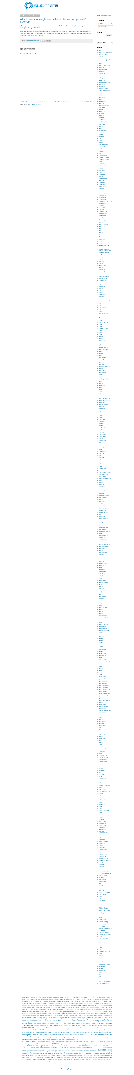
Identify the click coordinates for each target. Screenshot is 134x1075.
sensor (101, 764)
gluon (100, 355)
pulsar (100, 670)
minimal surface (103, 512)
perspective (102, 603)
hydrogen (101, 406)
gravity (101, 368)
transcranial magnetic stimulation (105, 925)
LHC (100, 460)
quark (100, 698)
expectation (102, 286)
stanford (101, 817)
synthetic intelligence (105, 873)
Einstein (101, 243)
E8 (99, 237)
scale (37, 40)
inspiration (102, 430)
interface (101, 432)
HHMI (100, 391)
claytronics (102, 170)
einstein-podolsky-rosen (85, 1009)
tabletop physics (103, 875)
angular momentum (104, 65)
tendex (101, 883)
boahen (101, 126)
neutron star (102, 559)
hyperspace (102, 411)
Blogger (70, 1069)
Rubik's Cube (103, 738)
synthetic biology (103, 871)
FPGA (100, 318)
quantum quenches (104, 689)
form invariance (103, 314)
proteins (101, 666)
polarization (102, 649)
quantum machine (104, 685)
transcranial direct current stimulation (104, 922)
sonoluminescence (104, 785)
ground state (102, 372)
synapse (101, 867)
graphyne (101, 364)
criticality (101, 209)
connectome (102, 186)
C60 (100, 138)
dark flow (101, 222)
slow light (101, 781)
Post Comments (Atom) (34, 104)
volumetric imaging (104, 951)
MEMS (101, 504)
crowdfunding (103, 211)
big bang (101, 115)
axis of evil (102, 97)
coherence (102, 174)
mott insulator (103, 529)
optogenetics (102, 580)
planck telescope (104, 628)
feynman (101, 299)
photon (34, 40)
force (100, 311)
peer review (102, 596)
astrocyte (101, 78)
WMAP (101, 972)
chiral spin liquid (103, 166)
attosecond (102, 86)
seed (100, 753)
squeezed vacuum (104, 810)
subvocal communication (103, 832)
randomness (102, 713)
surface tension (103, 858)
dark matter (102, 226)
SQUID (101, 813)
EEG (100, 241)
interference (102, 434)
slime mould (102, 779)
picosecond (102, 620)
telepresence (102, 881)
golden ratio (102, 358)
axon (100, 99)
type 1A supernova (104, 938)
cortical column (103, 191)
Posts (101, 23)
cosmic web (102, 199)
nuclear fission (103, 563)
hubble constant (103, 404)
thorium (101, 896)
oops (100, 567)
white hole (102, 970)
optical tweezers (103, 576)
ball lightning (102, 101)
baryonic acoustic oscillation (104, 106)
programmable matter (105, 662)
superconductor (103, 841)
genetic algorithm (104, 349)
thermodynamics (103, 894)
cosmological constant (105, 201)
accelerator (102, 50)
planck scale (102, 626)
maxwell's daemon (104, 495)
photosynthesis (103, 615)
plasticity (101, 643)
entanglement (28, 40)
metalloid (101, 506)
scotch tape (102, 751)
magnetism (102, 482)
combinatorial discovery (103, 179)
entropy (101, 267)
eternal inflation (103, 272)
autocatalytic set (103, 88)
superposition (103, 850)
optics (100, 578)
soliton (101, 783)
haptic (100, 377)
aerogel (101, 57)
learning (101, 453)
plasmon (101, 638)
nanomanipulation (104, 535)
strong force (102, 825)
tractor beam (102, 919)
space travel (102, 789)
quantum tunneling (104, 694)
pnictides (101, 647)
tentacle (101, 886)
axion (100, 95)
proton (101, 668)
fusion (100, 334)
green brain (102, 370)
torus (100, 917)
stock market (102, 821)
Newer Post (24, 101)
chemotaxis (102, 164)
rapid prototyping (104, 715)
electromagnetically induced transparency (105, 249)
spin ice (101, 798)
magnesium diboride (105, 478)
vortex (100, 953)
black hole (102, 120)
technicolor (102, 877)
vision (100, 949)
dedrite (101, 228)
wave (100, 960)
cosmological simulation (102, 204)
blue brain (102, 124)
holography (102, 402)
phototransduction (104, 618)
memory (101, 499)
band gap (101, 103)
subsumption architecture (102, 828)
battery (101, 109)
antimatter (102, 71)
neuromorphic (103, 548)
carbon (101, 140)
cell (100, 153)
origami (101, 586)
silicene (101, 768)
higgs (100, 394)
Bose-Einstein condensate (103, 131)
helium (101, 387)
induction (101, 421)
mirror (100, 514)
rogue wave (102, 734)
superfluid (102, 843)
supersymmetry (103, 854)
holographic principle (105, 400)
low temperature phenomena (103, 475)
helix (100, 389)
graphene (101, 362)
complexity (102, 182)
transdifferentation (104, 932)
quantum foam (103, 679)
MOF (100, 521)
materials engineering (105, 489)
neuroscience (103, 552)
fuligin (100, 324)
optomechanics (103, 582)
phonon (101, 611)
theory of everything (104, 892)
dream (101, 232)
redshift (101, 717)
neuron (101, 550)
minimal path (102, 510)
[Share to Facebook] (47, 41)
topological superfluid (105, 910)
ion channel (102, 440)
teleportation (102, 879)
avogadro (101, 93)
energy (101, 263)
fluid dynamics (103, 307)
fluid (100, 305)
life (100, 462)
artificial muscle (103, 76)
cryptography (102, 215)
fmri (100, 309)
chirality (101, 168)
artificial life (102, 74)
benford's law (102, 111)
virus (100, 947)
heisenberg (102, 385)
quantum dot (102, 677)
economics (102, 239)
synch (100, 869)
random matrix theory (105, 710)
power (100, 657)
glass (100, 351)
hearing (101, 383)
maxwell (101, 493)
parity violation (103, 591)
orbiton (101, 584)
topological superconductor (103, 907)
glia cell (101, 353)
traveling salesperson (105, 934)
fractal (100, 320)
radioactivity (102, 708)
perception (102, 601)
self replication (103, 759)
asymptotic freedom (104, 82)
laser (100, 449)
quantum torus (103, 691)
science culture (103, 749)
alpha (100, 63)
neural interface (103, 542)
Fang (100, 290)
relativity (101, 723)
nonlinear (101, 561)
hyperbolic (102, 408)
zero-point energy (104, 983)
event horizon (103, 278)
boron (100, 128)
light (100, 464)
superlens (102, 845)
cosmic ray (102, 193)
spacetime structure (104, 791)
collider (101, 176)
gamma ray (102, 341)
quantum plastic (103, 687)
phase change (103, 607)
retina (100, 727)
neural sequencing (104, 544)
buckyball (101, 136)
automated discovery (105, 91)
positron (101, 651)
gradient (101, 360)
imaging (101, 415)
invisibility (101, 438)
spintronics (102, 806)
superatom (102, 839)
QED (100, 674)
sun (100, 835)
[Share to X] (45, 41)
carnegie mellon (103, 144)
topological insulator (104, 905)
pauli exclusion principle (103, 593)
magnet (101, 480)
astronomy (102, 80)
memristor (102, 501)
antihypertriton (103, 69)
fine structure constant (105, 301)
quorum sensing (103, 706)
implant (101, 417)
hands (100, 374)
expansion (102, 284)
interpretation (102, 436)
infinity (101, 423)
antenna (101, 67)
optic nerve (102, 569)
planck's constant (104, 630)
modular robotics (103, 518)
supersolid (102, 852)
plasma (101, 633)
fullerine (101, 326)
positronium (102, 653)
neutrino (101, 554)
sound (100, 787)
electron (101, 255)
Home (57, 101)
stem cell (101, 819)
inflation (101, 425)
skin (100, 772)
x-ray (100, 974)
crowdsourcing (103, 213)
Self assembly (103, 755)
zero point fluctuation (105, 981)
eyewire (101, 288)
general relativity (103, 347)
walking (101, 955)
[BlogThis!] (44, 41)
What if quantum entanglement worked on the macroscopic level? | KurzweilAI (43, 26)
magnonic (102, 487)
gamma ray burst (103, 343)
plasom (101, 640)
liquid (100, 466)
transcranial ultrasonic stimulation (69, 1057)
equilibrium (102, 269)
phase (100, 605)
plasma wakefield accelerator (104, 635)
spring (100, 808)
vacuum (101, 945)
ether (100, 274)
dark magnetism (103, 224)
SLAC (100, 776)
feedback (101, 292)
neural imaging (103, 540)
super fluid (102, 837)
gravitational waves (104, 366)
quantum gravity (103, 681)
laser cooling (102, 451)
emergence (102, 257)
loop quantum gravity (105, 472)
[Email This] (42, 41)
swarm (101, 862)
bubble (101, 134)
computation (102, 184)
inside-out (102, 428)
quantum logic (103, 683)
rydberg (101, 742)
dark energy (102, 220)
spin (100, 796)
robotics (101, 732)
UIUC (100, 940)
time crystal (102, 900)
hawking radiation (104, 379)
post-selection (103, 655)
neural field (102, 537)
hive (100, 396)
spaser (101, 793)
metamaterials (103, 508)
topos (100, 915)
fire (100, 303)
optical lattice (102, 571)
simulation (102, 770)
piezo (100, 622)
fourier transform (103, 316)
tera (100, 888)
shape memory (103, 766)
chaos (100, 161)
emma (100, 259)
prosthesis (102, 664)
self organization (103, 757)
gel (100, 345)
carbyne (101, 142)
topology (101, 913)
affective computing (104, 59)
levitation (101, 457)
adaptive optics (103, 54)
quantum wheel (103, 696)
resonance (102, 725)
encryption (102, 261)
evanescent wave (104, 276)
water (100, 957)
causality (101, 151)
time (100, 898)
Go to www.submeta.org (104, 15)
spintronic (101, 804)
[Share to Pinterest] (49, 41)
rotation (101, 736)
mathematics (102, 491)
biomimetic (102, 117)
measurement (103, 497)
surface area (102, 856)
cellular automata (104, 157)
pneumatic (102, 645)
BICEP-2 (101, 113)
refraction (101, 719)
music (100, 533)
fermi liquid (102, 296)
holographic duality (104, 398)
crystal (101, 218)
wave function (103, 962)
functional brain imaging (103, 329)
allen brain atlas (103, 61)
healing (101, 381)
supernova (102, 847)
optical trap (102, 574)
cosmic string (102, 195)
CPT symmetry (103, 207)
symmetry (101, 864)
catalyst (101, 149)
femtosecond (102, 294)
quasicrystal (102, 704)
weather (101, 968)
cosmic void (102, 197)
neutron (101, 557)
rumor (100, 740)
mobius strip (102, 516)
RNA (100, 730)
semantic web (103, 761)
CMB (100, 172)
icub (100, 413)
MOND (101, 523)
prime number (103, 660)
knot (100, 445)
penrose (101, 598)
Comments (103, 26)
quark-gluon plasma (104, 700)
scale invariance (103, 747)
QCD (100, 672)
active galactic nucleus (105, 52)
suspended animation (105, 860)
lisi (99, 470)
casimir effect (102, 147)
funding (101, 332)
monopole (102, 525)
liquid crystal (102, 468)
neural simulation (104, 546)
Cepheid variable (104, 159)
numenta (101, 565)
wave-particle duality (105, 964)
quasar (101, 702)
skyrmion (101, 774)
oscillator (101, 588)
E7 (99, 235)
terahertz (101, 890)
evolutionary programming (103, 281)
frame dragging (103, 322)
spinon (101, 802)
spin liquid (102, 800)
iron (100, 442)
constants (101, 188)
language (101, 447)
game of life (102, 338)
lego (100, 455)
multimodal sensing (104, 531)
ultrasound (102, 943)
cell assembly (103, 155)
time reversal (102, 903)
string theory (102, 823)
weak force (102, 966)
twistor (101, 936)
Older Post (89, 101)
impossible (102, 419)
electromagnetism (104, 252)
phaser (101, 609)
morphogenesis (103, 527)
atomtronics (102, 84)
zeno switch (102, 979)
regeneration (102, 721)
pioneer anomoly (104, 624)
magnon (101, 484)
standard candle (103, 815)
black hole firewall (104, 122)
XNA (100, 977)
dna (100, 230)
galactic (101, 336)
